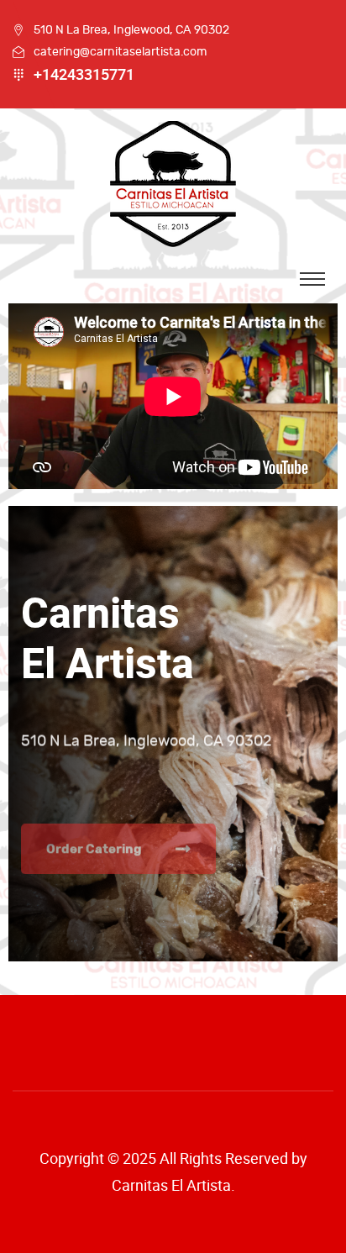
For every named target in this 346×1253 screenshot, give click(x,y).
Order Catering (94, 816)
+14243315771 (84, 75)
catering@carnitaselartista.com (120, 52)
